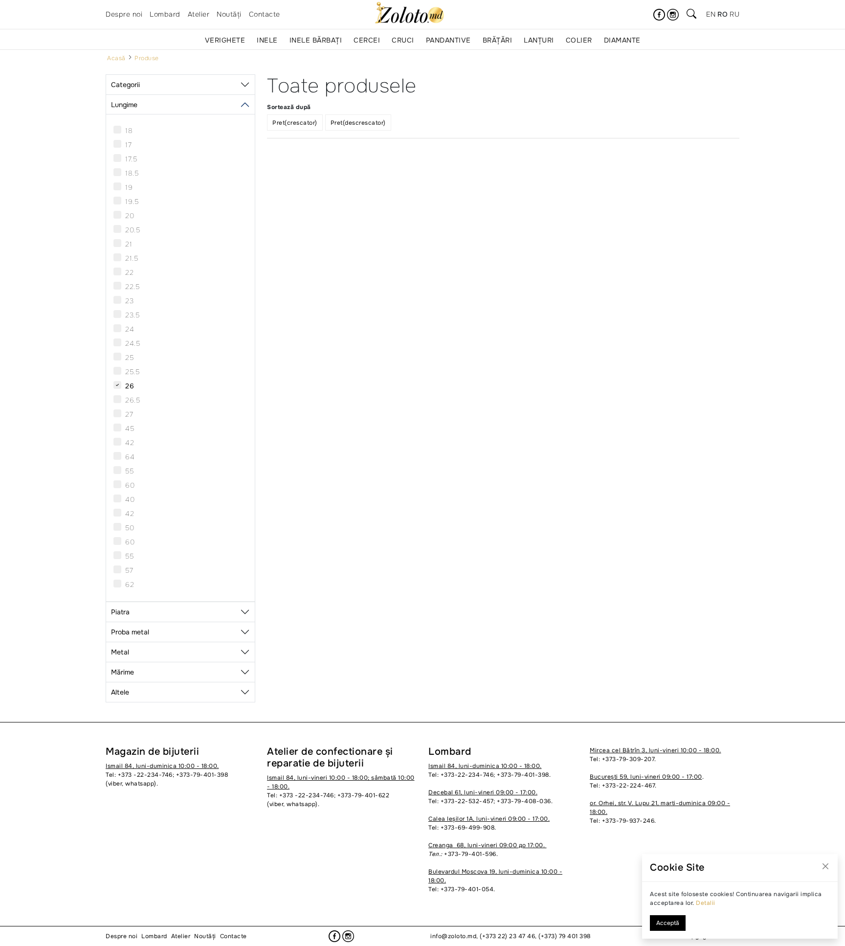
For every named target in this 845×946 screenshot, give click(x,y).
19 (129, 187)
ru (734, 14)
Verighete (225, 40)
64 (129, 456)
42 (129, 442)
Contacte (264, 14)
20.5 (132, 229)
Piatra (120, 612)
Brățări (497, 40)
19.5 (131, 201)
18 (129, 130)
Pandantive (448, 40)
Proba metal (130, 632)
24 (129, 329)
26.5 (132, 400)
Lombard (165, 14)
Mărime (122, 672)
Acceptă (667, 923)
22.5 (132, 286)
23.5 (132, 315)
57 (129, 570)
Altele (120, 692)
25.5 (132, 371)
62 (129, 584)
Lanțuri (539, 40)
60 (129, 485)
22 (129, 272)
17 (128, 144)
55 (129, 471)
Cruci (403, 40)
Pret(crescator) (294, 123)
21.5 (131, 258)
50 (129, 527)
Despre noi (124, 14)
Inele (267, 40)
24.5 (132, 343)
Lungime (124, 104)
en (710, 14)
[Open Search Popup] (691, 15)
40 (129, 499)
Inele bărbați (315, 40)
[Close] (825, 866)
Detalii (705, 903)
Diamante (622, 40)
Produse (146, 58)
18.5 (131, 173)
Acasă (116, 58)
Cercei (367, 40)
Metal (120, 652)
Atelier (199, 14)
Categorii (125, 84)
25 (129, 357)
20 (129, 215)
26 (129, 386)
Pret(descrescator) (358, 123)
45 (129, 428)
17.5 (131, 159)
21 (128, 244)
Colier (579, 40)
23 (129, 300)
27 (129, 414)
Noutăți (229, 14)
